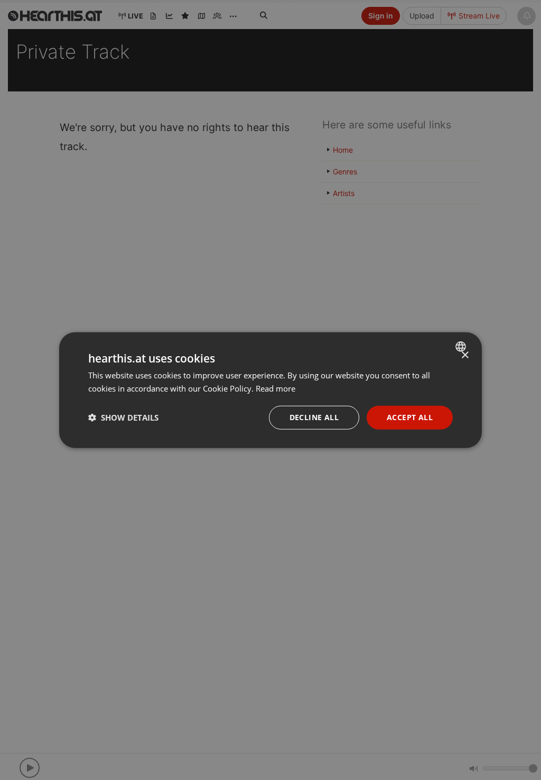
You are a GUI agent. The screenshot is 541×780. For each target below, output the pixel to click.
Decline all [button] (314, 417)
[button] (123, 417)
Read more (275, 388)
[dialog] (270, 390)
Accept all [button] (410, 417)
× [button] (465, 355)
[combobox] (462, 346)
